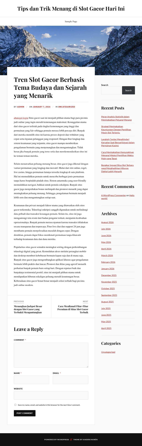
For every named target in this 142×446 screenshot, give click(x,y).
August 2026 (107, 222)
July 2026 (106, 228)
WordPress (63, 439)
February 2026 (108, 262)
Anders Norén (90, 439)
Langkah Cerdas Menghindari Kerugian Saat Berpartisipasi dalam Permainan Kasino (118, 142)
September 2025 (109, 295)
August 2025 (107, 301)
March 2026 (107, 255)
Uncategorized (66, 107)
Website (18, 389)
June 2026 (106, 235)
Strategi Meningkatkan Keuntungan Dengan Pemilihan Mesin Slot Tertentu (116, 129)
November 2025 (109, 281)
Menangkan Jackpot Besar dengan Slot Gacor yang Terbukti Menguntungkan (28, 309)
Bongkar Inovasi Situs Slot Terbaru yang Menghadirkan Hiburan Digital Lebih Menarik (117, 168)
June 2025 (106, 315)
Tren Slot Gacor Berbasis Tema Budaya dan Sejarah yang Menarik (50, 87)
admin (20, 107)
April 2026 (106, 248)
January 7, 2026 (41, 107)
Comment (20, 340)
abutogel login (21, 117)
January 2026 (107, 268)
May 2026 (106, 242)
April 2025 (106, 328)
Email (57, 373)
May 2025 (106, 321)
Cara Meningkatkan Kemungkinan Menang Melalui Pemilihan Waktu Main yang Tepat (117, 155)
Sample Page (71, 21)
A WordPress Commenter (113, 195)
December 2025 (108, 275)
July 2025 (106, 308)
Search (104, 85)
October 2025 (108, 288)
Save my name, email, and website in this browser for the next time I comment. (49, 405)
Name (17, 373)
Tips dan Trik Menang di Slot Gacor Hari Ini (71, 8)
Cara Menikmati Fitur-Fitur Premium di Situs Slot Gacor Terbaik (72, 309)
